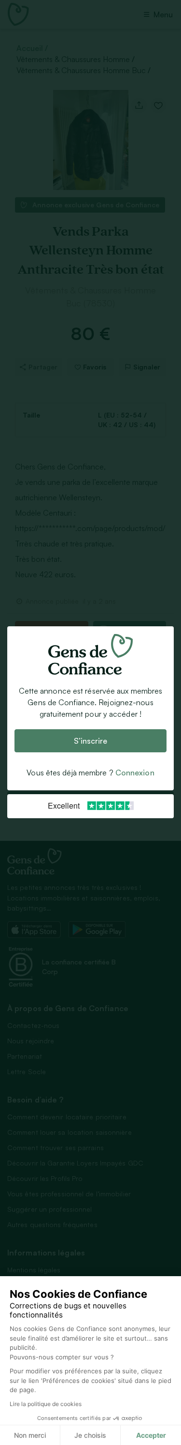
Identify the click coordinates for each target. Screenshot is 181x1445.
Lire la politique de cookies (46, 1403)
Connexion (134, 773)
